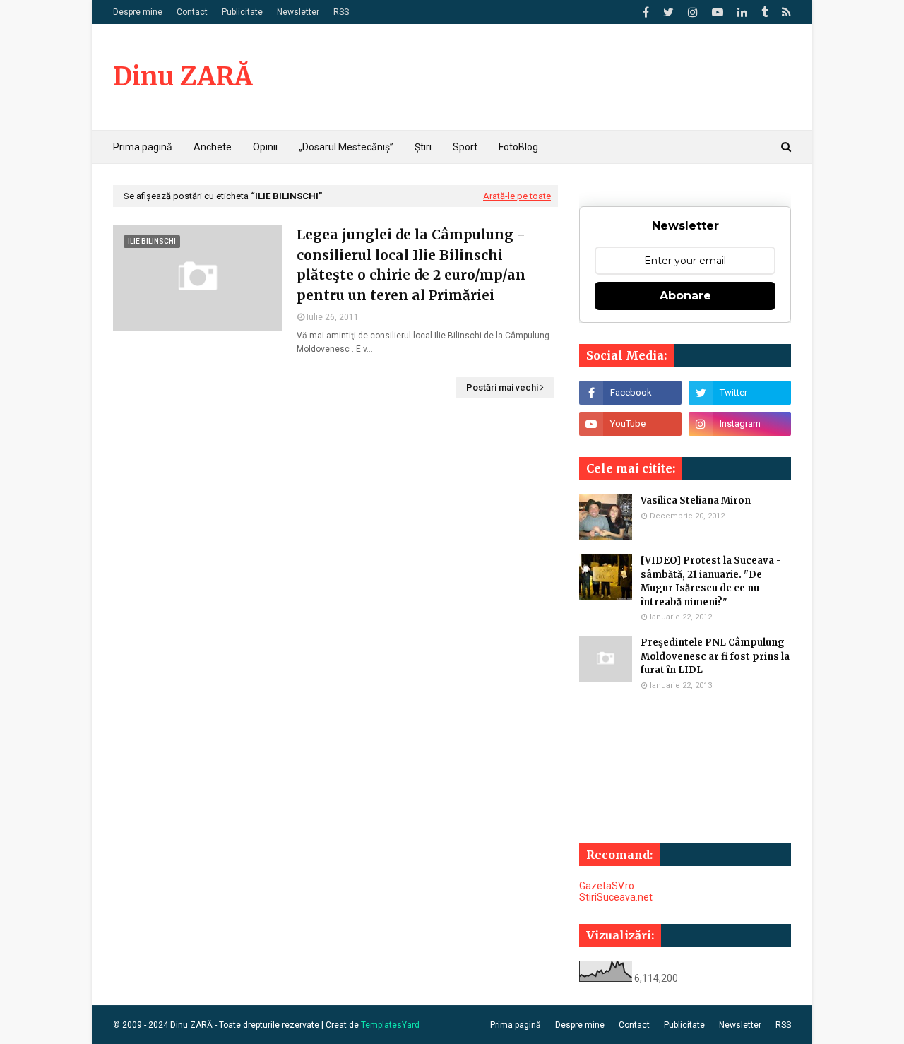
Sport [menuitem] (465, 147)
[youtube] (717, 12)
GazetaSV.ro (606, 885)
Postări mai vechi (502, 387)
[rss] (784, 12)
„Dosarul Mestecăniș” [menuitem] (346, 147)
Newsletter (298, 12)
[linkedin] (742, 12)
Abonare (685, 295)
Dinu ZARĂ (182, 77)
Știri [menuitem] (423, 147)
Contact (192, 12)
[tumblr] (764, 12)
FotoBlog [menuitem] (518, 147)
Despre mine (137, 12)
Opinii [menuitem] (265, 147)
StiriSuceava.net (616, 897)
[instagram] (692, 12)
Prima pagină (515, 1025)
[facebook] (646, 12)
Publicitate (242, 12)
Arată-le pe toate (517, 196)
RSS (341, 12)
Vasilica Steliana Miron (696, 500)
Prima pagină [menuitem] (142, 147)
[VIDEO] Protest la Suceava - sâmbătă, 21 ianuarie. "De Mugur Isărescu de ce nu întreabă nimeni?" (711, 581)
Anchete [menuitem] (213, 147)
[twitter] (668, 12)
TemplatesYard (390, 1025)
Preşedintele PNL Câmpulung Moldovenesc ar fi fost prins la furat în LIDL (715, 656)
